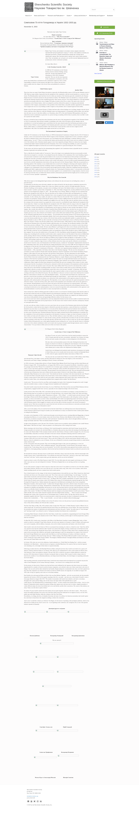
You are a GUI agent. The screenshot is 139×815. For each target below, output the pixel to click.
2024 (95, 159)
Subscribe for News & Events (104, 81)
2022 (95, 163)
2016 (95, 176)
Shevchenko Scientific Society (53, 4)
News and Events (39, 15)
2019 (95, 170)
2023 (95, 161)
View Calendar (98, 73)
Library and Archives (80, 15)
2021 (95, 166)
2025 (95, 157)
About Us (28, 15)
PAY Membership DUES (106, 33)
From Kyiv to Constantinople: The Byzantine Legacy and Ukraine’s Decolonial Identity (106, 56)
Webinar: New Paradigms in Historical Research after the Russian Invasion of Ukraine (107, 67)
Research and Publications (55, 15)
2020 (95, 168)
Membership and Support (96, 15)
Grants (68, 15)
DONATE (106, 27)
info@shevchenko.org (32, 796)
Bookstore (110, 15)
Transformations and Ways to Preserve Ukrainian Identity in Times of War (107, 46)
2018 (95, 172)
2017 (95, 174)
